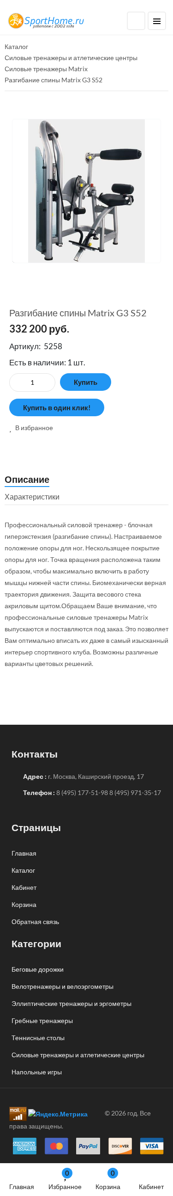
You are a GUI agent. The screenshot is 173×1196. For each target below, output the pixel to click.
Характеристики (32, 496)
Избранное (65, 1179)
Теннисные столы (38, 1038)
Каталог (23, 870)
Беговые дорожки (38, 969)
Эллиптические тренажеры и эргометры (71, 1003)
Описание (27, 479)
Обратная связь (35, 921)
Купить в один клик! (56, 407)
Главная (21, 1186)
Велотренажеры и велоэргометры (62, 986)
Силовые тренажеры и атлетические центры (78, 1055)
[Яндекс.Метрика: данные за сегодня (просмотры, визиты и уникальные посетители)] (58, 1114)
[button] (31, 428)
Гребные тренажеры (42, 1020)
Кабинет (151, 1186)
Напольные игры (37, 1072)
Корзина (107, 1179)
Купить (85, 382)
